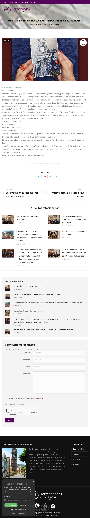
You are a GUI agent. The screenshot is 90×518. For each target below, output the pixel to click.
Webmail (76, 464)
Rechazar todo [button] (25, 505)
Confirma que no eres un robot (18, 404)
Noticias (38, 24)
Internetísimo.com (52, 515)
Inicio (31, 24)
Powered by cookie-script (18, 513)
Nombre (27, 353)
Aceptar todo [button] (11, 505)
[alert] (18, 497)
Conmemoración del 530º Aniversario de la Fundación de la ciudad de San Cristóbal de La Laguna (29, 236)
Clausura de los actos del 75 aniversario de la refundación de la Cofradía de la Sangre (74, 252)
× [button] (33, 481)
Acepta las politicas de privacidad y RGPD (25, 398)
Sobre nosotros (78, 449)
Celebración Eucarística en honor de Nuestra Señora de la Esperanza (74, 219)
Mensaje (27, 373)
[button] (18, 509)
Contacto (76, 459)
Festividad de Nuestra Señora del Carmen (74, 233)
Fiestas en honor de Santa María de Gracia (27, 218)
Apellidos (27, 360)
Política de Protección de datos (49, 513)
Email (28, 366)
